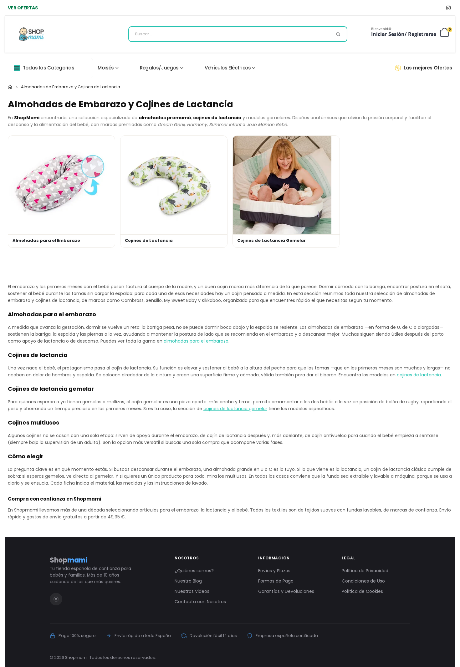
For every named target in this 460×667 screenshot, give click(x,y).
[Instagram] (448, 8)
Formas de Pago (276, 581)
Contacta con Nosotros (200, 601)
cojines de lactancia (419, 375)
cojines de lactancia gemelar (235, 408)
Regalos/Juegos (159, 67)
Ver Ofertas (23, 8)
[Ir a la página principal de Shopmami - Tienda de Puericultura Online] (31, 34)
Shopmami (76, 657)
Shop (68, 560)
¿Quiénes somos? (194, 571)
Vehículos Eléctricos (228, 67)
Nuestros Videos (192, 591)
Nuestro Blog (188, 581)
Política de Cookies (362, 591)
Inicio (10, 87)
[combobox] (238, 34)
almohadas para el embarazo (196, 341)
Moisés (106, 67)
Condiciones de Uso (363, 581)
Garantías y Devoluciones (286, 591)
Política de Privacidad (365, 571)
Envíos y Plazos (274, 571)
